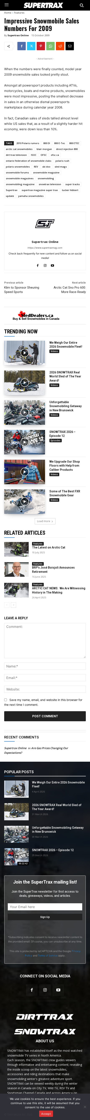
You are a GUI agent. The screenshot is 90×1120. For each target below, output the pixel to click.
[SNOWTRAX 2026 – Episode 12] (24, 442)
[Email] (70, 46)
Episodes (55, 440)
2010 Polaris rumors (27, 143)
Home (7, 12)
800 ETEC (74, 143)
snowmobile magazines (19, 178)
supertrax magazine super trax (40, 190)
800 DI (46, 143)
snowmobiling (46, 178)
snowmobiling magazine (20, 184)
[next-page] (13, 605)
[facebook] (37, 264)
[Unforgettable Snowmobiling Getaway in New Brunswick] (24, 412)
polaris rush (62, 160)
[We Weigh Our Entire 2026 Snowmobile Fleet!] (24, 353)
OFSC (44, 154)
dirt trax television (16, 154)
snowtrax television (50, 184)
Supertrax (11, 190)
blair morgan (44, 149)
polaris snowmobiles (18, 166)
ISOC (33, 154)
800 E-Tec (59, 143)
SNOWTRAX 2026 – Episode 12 (53, 850)
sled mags (61, 166)
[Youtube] (58, 990)
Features (19, 12)
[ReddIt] (60, 46)
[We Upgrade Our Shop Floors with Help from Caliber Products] (24, 472)
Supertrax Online (18, 35)
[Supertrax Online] (45, 224)
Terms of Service (48, 955)
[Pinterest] (41, 46)
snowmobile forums (17, 172)
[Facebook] (21, 46)
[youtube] (52, 264)
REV (36, 166)
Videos (54, 351)
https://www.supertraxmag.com (45, 247)
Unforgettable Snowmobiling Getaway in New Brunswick (65, 406)
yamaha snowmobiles (31, 195)
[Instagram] (44, 990)
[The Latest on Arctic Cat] (16, 549)
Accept (46, 1113)
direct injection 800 (67, 149)
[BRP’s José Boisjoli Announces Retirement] (16, 569)
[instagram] (45, 264)
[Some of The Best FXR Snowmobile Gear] (24, 501)
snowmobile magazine (46, 172)
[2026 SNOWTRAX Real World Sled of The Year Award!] (24, 382)
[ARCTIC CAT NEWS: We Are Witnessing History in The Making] (16, 590)
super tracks (72, 184)
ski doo (46, 166)
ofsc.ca (55, 154)
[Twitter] (31, 46)
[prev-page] (6, 605)
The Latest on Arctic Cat (48, 547)
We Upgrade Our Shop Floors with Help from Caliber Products (64, 465)
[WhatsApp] (50, 46)
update (10, 195)
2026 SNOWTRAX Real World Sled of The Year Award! (65, 376)
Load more (43, 521)
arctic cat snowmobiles (19, 149)
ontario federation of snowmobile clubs (28, 160)
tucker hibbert (70, 190)
